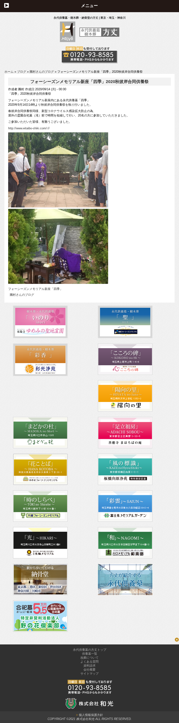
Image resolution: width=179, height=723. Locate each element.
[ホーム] (89, 41)
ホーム (9, 71)
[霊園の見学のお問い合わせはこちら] (89, 55)
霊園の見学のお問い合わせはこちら (89, 55)
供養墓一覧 (89, 653)
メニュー (89, 5)
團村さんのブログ (42, 71)
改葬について (89, 657)
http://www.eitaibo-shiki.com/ (27, 128)
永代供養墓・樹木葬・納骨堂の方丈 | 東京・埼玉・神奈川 (90, 17)
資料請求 (89, 665)
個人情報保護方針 (89, 715)
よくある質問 (89, 661)
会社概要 (89, 669)
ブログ (21, 71)
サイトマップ (89, 673)
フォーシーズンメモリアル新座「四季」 (35, 289)
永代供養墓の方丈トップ (89, 649)
